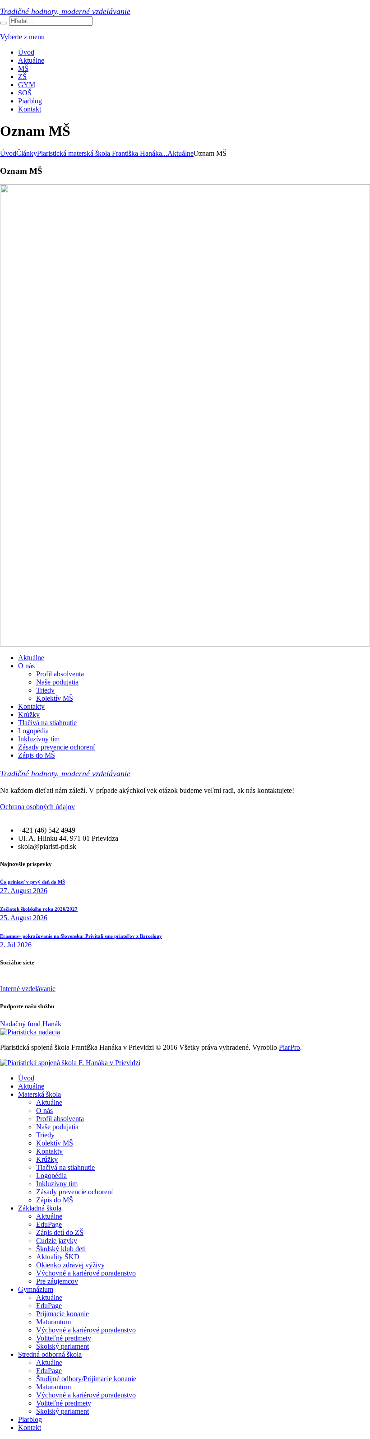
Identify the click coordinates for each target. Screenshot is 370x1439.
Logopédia (33, 731)
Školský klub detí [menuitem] (61, 1249)
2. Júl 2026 (16, 945)
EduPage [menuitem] (49, 1224)
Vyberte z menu (22, 37)
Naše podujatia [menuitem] (57, 1127)
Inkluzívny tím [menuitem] (57, 1184)
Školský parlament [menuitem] (62, 1346)
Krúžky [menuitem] (47, 1159)
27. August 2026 (23, 890)
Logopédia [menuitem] (51, 1175)
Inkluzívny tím (39, 739)
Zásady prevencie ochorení (56, 747)
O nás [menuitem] (44, 1110)
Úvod (26, 52)
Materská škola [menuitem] (39, 1094)
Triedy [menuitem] (45, 1135)
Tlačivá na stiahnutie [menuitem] (65, 1167)
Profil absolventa (60, 674)
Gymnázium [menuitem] (35, 1289)
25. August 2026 (23, 918)
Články (26, 153)
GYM (26, 84)
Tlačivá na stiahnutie (47, 722)
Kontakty (31, 706)
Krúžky (29, 714)
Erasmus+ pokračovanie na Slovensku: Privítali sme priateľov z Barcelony (81, 936)
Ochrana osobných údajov (37, 806)
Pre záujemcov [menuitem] (57, 1281)
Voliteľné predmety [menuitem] (63, 1338)
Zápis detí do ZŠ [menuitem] (59, 1232)
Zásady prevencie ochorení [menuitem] (74, 1192)
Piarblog (30, 101)
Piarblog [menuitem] (30, 1419)
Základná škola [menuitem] (39, 1208)
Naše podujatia (57, 682)
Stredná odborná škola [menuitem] (50, 1354)
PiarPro (289, 1047)
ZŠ (22, 76)
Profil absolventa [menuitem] (60, 1118)
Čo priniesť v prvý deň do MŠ (32, 882)
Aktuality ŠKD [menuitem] (57, 1257)
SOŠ (25, 93)
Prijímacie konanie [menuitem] (62, 1314)
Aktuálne (31, 60)
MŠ (23, 68)
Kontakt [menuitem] (29, 1427)
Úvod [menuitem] (26, 1078)
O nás (26, 666)
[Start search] (3, 23)
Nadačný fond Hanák (30, 1024)
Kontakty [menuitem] (49, 1151)
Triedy (45, 690)
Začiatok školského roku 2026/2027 (39, 909)
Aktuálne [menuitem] (31, 1086)
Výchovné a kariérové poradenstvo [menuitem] (86, 1273)
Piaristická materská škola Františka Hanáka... (102, 153)
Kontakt (29, 109)
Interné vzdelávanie (28, 988)
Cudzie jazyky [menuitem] (56, 1240)
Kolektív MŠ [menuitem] (54, 1143)
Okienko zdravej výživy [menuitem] (70, 1265)
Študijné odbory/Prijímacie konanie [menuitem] (86, 1379)
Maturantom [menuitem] (53, 1322)
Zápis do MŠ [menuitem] (54, 1200)
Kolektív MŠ (54, 698)
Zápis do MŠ (36, 755)
